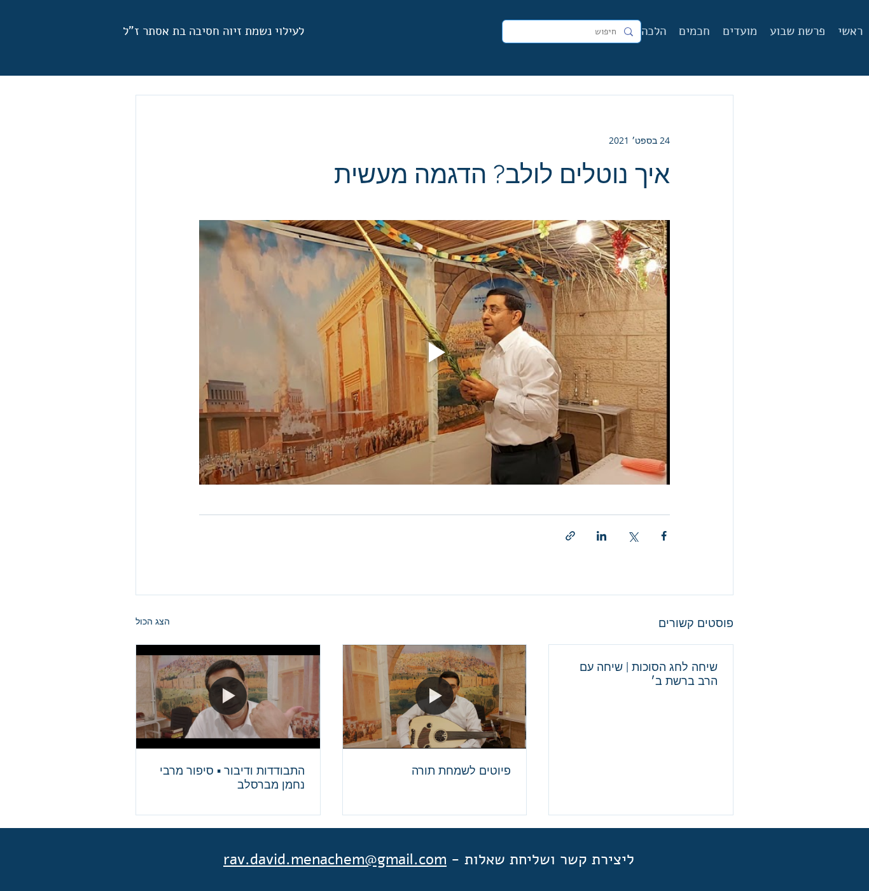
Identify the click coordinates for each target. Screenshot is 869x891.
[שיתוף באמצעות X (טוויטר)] (633, 536)
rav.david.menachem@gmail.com (335, 859)
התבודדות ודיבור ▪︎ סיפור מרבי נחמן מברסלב (232, 777)
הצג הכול (153, 621)
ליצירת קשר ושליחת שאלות (549, 859)
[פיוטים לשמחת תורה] (435, 696)
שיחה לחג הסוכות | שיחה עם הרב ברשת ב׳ (649, 673)
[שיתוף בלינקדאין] (601, 536)
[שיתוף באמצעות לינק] (570, 536)
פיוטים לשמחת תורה (461, 770)
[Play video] (434, 352)
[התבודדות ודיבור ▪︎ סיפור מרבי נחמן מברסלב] (228, 696)
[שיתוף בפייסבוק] (664, 536)
